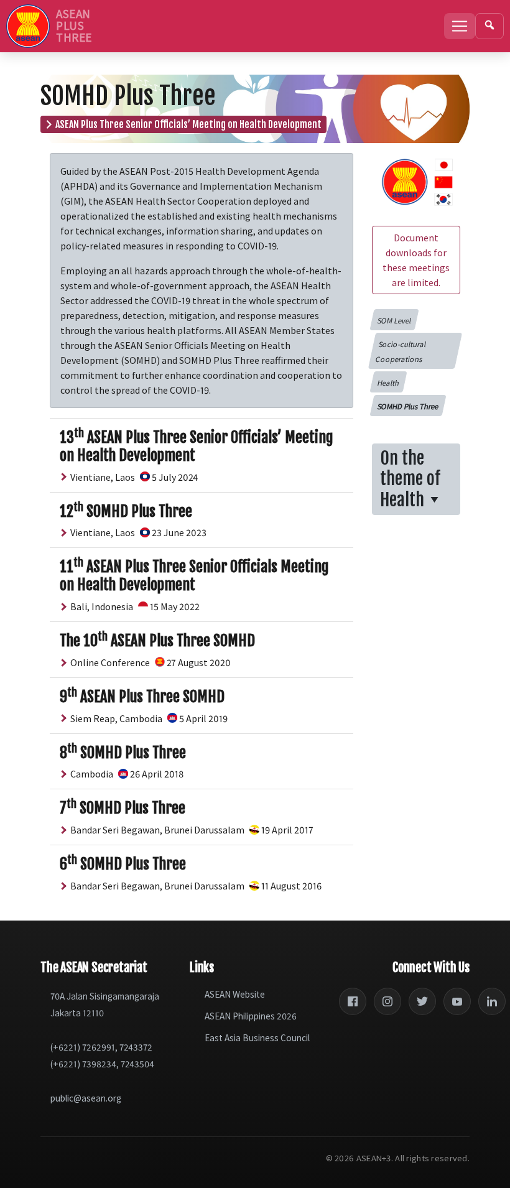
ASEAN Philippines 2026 (251, 1016)
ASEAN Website (235, 994)
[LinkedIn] (492, 1001)
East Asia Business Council (257, 1038)
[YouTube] (457, 1001)
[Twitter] (422, 1001)
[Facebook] (352, 1001)
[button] (394, 319)
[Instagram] (387, 1001)
